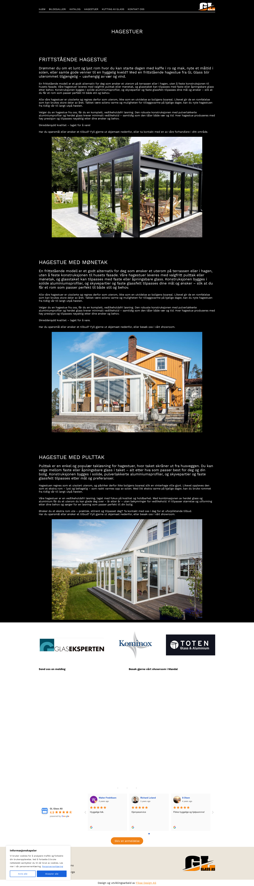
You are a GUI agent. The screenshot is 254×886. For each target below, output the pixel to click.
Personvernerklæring (52, 866)
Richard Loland (106, 797)
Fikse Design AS (146, 882)
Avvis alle (22, 874)
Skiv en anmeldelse (127, 840)
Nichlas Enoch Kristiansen (195, 797)
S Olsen (144, 797)
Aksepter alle (51, 874)
